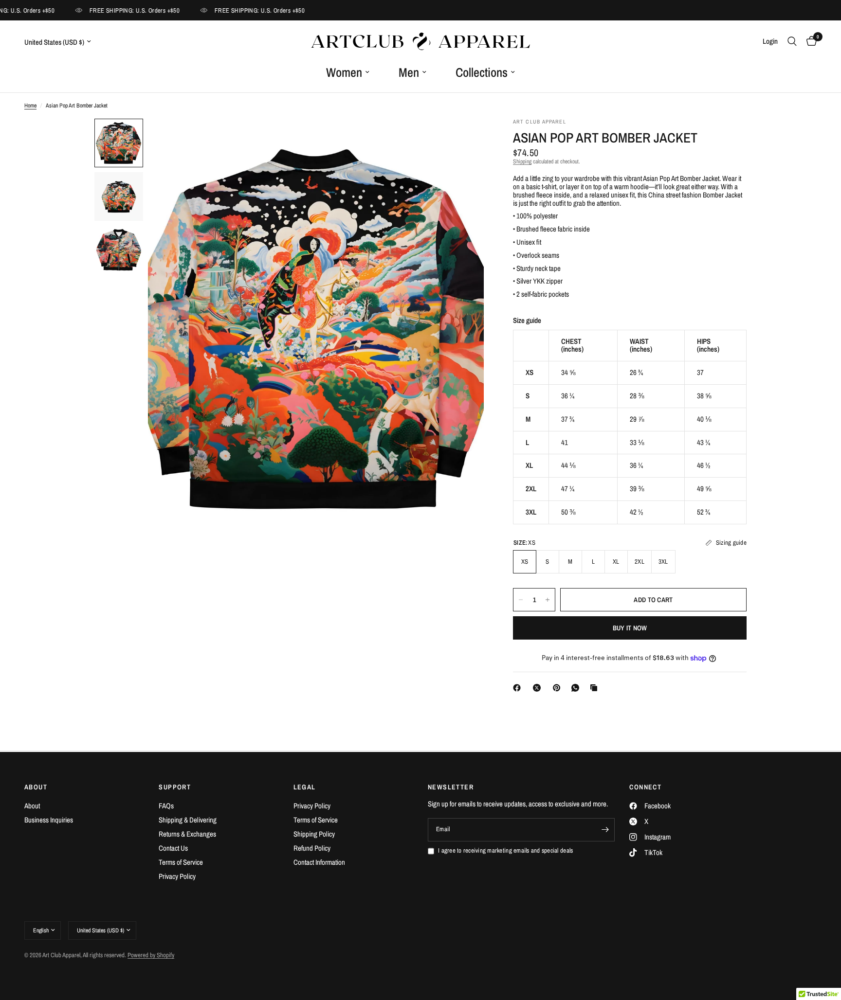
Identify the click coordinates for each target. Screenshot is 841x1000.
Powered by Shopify (151, 955)
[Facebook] (519, 688)
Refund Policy (311, 848)
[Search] (792, 41)
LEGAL (304, 787)
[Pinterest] (559, 688)
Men (409, 72)
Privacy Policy (177, 876)
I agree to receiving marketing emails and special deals (505, 851)
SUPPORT (175, 787)
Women (344, 72)
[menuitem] (347, 72)
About (32, 806)
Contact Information (319, 862)
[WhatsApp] (577, 688)
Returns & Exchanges (187, 834)
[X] (539, 688)
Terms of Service (181, 862)
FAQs (166, 806)
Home (30, 106)
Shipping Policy (314, 834)
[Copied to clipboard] (596, 688)
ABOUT (35, 787)
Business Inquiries (48, 820)
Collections (482, 72)
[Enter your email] (605, 829)
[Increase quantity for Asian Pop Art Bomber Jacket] (547, 600)
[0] (809, 41)
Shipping (522, 161)
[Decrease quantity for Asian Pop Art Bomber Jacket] (520, 600)
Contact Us (173, 848)
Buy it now (630, 628)
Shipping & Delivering (188, 820)
